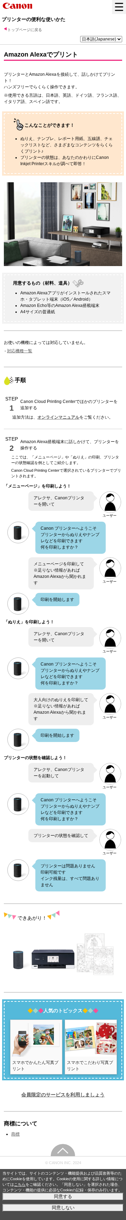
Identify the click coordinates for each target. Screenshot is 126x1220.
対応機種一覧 (19, 350)
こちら (20, 1184)
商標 (15, 1134)
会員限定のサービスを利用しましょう (63, 1094)
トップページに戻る (24, 30)
